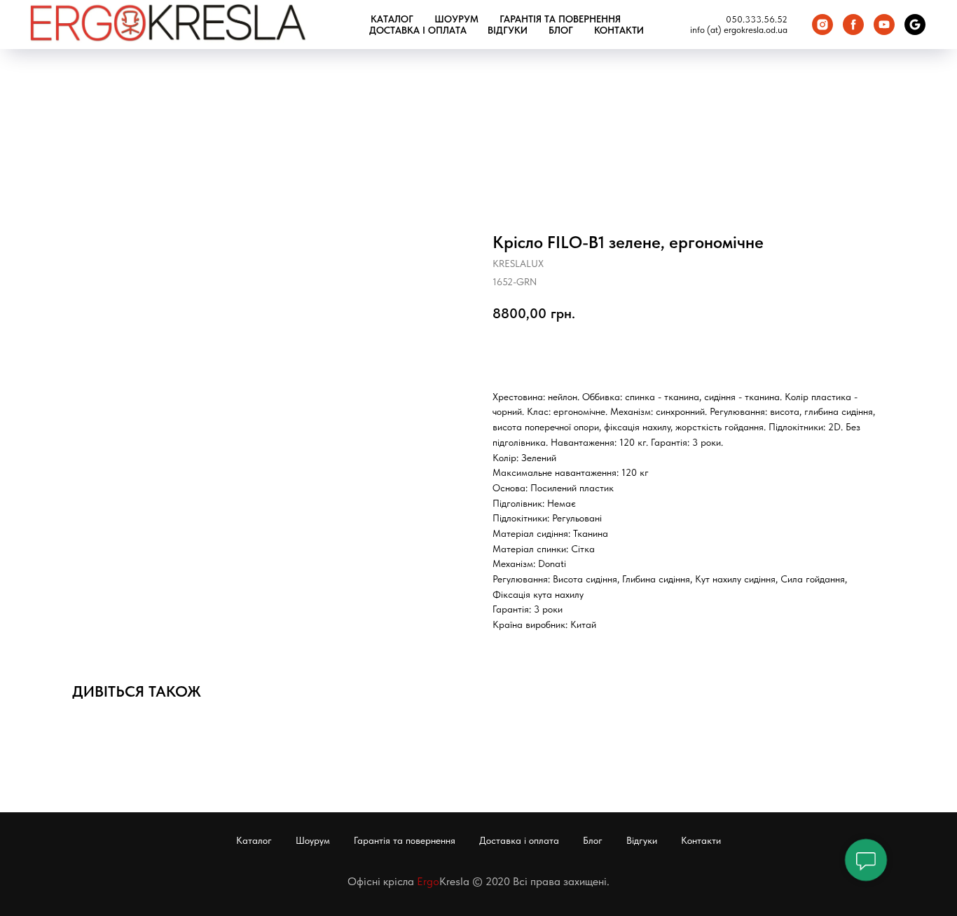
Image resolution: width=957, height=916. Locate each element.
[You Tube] (884, 24)
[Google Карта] (914, 24)
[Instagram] (822, 24)
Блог (561, 30)
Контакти (619, 30)
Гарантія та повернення (560, 19)
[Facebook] (853, 24)
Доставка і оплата (418, 30)
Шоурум (456, 19)
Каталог (392, 19)
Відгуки (508, 30)
